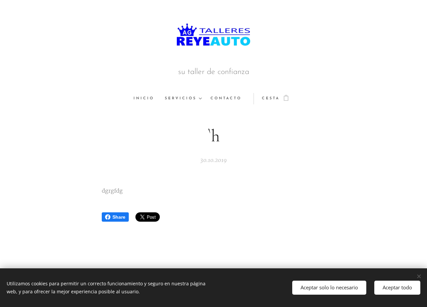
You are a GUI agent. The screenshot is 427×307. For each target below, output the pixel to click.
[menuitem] (146, 98)
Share (118, 217)
